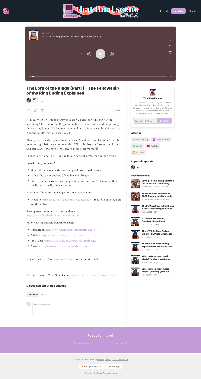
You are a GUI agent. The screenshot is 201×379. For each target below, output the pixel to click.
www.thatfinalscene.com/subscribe (93, 275)
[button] (80, 54)
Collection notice (120, 359)
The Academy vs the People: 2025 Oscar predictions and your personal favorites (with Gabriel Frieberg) (157, 195)
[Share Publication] (167, 11)
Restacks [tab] (44, 294)
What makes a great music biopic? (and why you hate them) (155, 257)
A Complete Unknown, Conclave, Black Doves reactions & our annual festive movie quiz (157, 220)
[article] (153, 183)
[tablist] (38, 294)
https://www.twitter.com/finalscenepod (65, 246)
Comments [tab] (33, 294)
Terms (108, 359)
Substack (87, 373)
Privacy (100, 359)
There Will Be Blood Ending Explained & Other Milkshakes (157, 232)
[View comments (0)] (170, 46)
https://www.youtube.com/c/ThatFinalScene (70, 241)
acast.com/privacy (64, 259)
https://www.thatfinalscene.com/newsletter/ (52, 216)
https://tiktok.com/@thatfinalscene (62, 235)
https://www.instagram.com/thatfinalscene (71, 230)
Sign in (192, 11)
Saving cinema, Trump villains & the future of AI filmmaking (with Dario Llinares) (158, 182)
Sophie (36, 99)
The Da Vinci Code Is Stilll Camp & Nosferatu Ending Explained (158, 207)
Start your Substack (93, 366)
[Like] (29, 110)
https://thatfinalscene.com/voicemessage (66, 200)
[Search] (161, 11)
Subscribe (178, 11)
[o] (135, 184)
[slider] (100, 76)
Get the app (114, 366)
